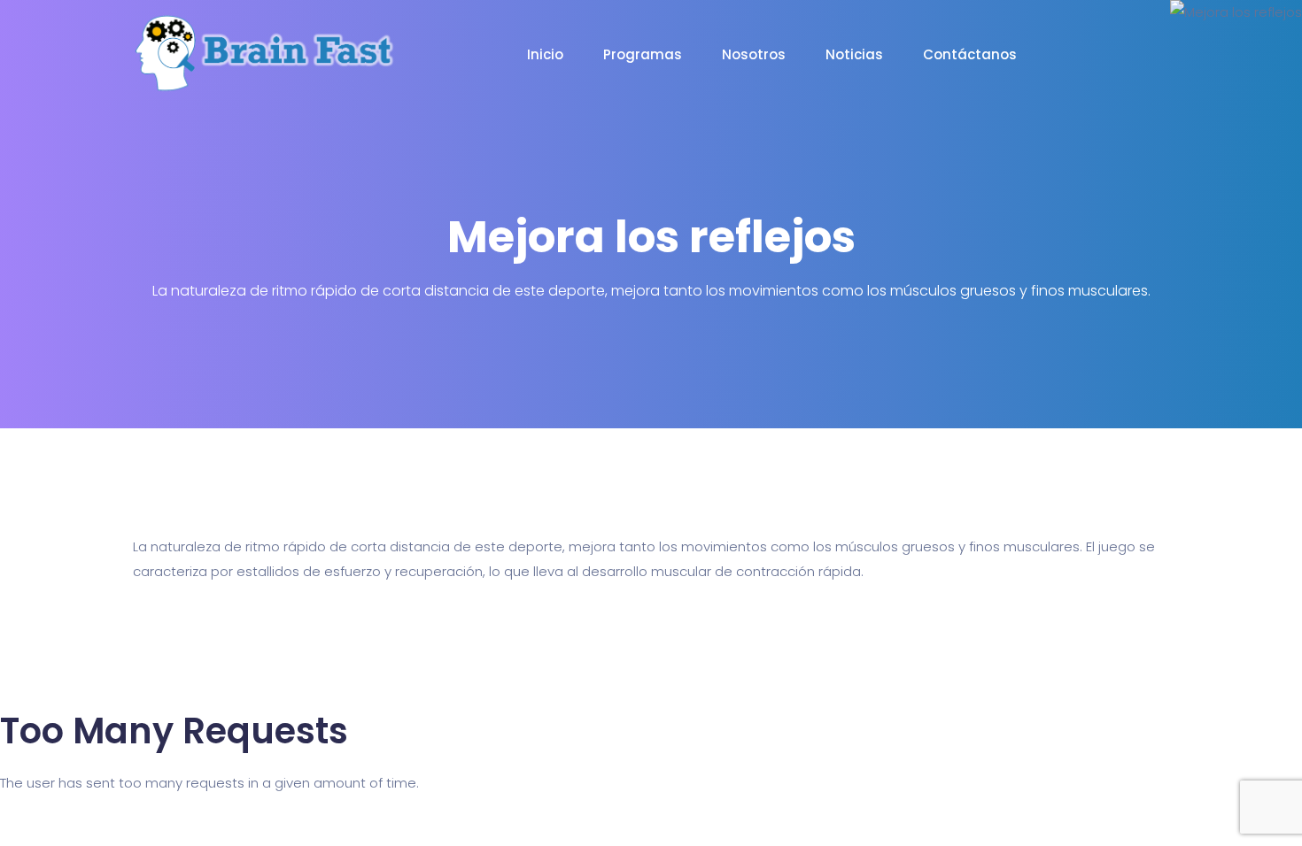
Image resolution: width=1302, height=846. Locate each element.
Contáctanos (970, 54)
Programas (642, 54)
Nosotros (754, 54)
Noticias (854, 54)
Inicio (545, 54)
